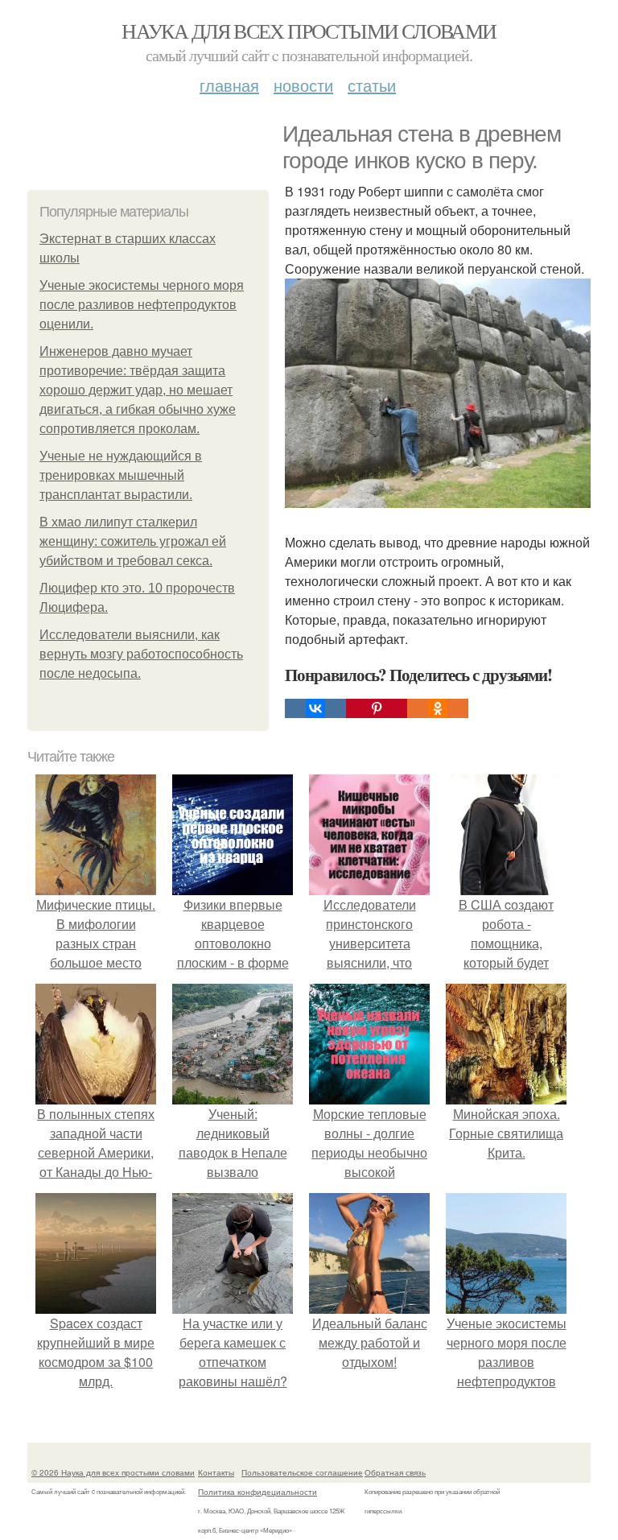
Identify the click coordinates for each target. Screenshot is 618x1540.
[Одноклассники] (437, 708)
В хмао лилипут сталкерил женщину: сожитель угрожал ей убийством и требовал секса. (132, 541)
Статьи (372, 85)
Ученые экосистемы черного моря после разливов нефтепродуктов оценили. (141, 305)
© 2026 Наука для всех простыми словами (113, 1472)
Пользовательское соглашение (302, 1472)
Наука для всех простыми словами (309, 30)
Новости (303, 85)
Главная (229, 85)
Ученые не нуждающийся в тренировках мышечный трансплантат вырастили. (120, 475)
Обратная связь (395, 1472)
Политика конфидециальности (257, 1491)
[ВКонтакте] (315, 708)
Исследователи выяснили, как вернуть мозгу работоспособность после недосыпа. (141, 654)
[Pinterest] (376, 708)
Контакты (216, 1472)
